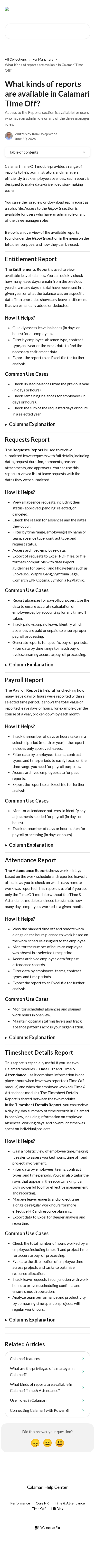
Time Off (39, 1508)
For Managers (43, 59)
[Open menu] (85, 9)
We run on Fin (50, 1527)
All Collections (16, 59)
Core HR (42, 1503)
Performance (20, 1503)
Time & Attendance (70, 1503)
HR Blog (57, 1508)
